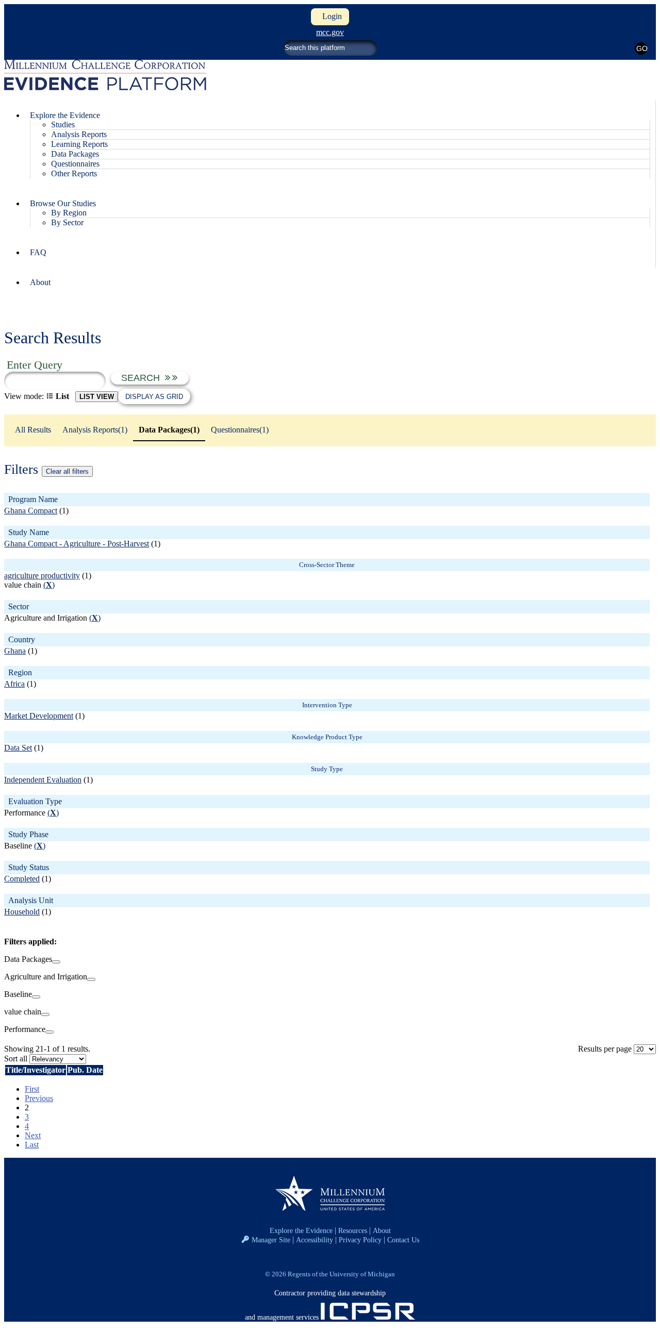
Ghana (15, 650)
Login (330, 16)
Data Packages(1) (169, 429)
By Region (69, 212)
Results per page (605, 1048)
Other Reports (74, 173)
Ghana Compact (30, 510)
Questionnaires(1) (240, 429)
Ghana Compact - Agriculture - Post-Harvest (76, 543)
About (40, 282)
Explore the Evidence (301, 1230)
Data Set (18, 747)
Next (33, 1135)
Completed (22, 878)
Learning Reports (79, 144)
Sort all (15, 1058)
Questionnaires (75, 163)
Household (22, 911)
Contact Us (403, 1240)
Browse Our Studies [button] (63, 203)
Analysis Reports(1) (94, 429)
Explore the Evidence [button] (65, 115)
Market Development (38, 715)
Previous (39, 1098)
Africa (14, 683)
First (32, 1089)
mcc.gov (330, 32)
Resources (352, 1230)
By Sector (67, 222)
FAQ (38, 252)
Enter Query (34, 364)
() (49, 584)
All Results (33, 429)
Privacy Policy (360, 1240)
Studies (63, 124)
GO (641, 48)
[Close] (56, 961)
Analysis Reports (79, 134)
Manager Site (271, 1240)
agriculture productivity (42, 575)
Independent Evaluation (42, 779)
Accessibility (314, 1240)
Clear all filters (67, 471)
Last (32, 1144)
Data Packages (75, 153)
